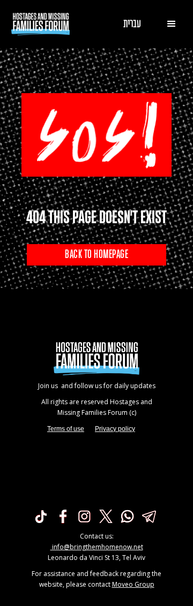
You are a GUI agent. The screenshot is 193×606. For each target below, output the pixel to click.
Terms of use (65, 429)
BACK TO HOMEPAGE (96, 254)
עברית (132, 24)
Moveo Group (133, 584)
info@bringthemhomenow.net (96, 546)
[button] (171, 24)
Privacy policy (115, 429)
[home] (38, 24)
